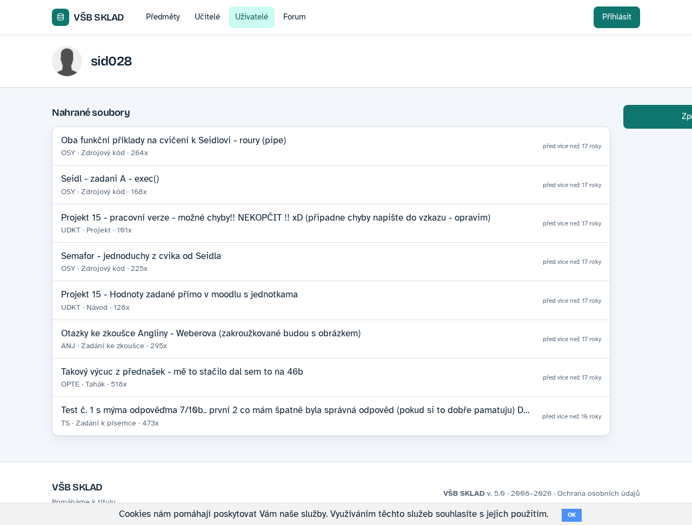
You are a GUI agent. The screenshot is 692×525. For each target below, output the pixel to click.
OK (572, 515)
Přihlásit (616, 17)
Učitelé (207, 17)
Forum (294, 17)
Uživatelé (251, 17)
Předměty (162, 17)
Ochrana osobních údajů (598, 493)
